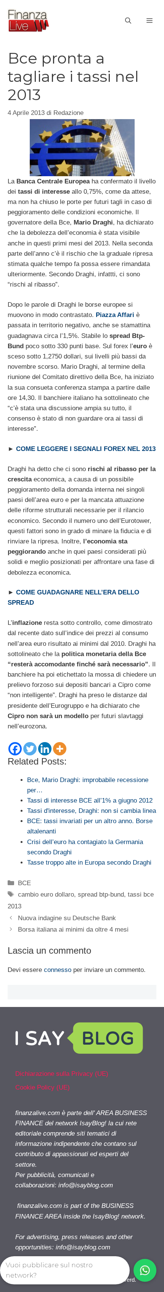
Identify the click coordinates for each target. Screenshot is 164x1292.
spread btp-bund (101, 894)
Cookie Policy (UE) (42, 1087)
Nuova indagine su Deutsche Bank (67, 918)
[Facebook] (15, 748)
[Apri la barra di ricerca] (128, 20)
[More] (59, 748)
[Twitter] (30, 748)
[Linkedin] (44, 748)
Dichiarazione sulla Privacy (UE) (61, 1073)
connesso (57, 969)
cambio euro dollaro (46, 894)
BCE (24, 883)
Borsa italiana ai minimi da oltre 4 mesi (73, 929)
